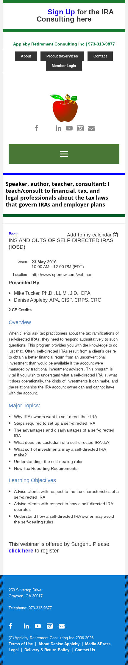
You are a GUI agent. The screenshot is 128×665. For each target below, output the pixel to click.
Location (20, 275)
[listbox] (93, 234)
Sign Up (61, 12)
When (22, 262)
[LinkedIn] (58, 128)
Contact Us (85, 650)
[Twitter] (47, 128)
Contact (100, 56)
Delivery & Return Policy (46, 650)
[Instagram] (81, 128)
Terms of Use (21, 644)
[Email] (92, 128)
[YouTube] (69, 128)
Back (13, 234)
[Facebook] (36, 128)
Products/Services (62, 56)
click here (21, 551)
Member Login (64, 66)
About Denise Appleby (58, 644)
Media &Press (97, 644)
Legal (14, 650)
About (26, 56)
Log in (62, 75)
